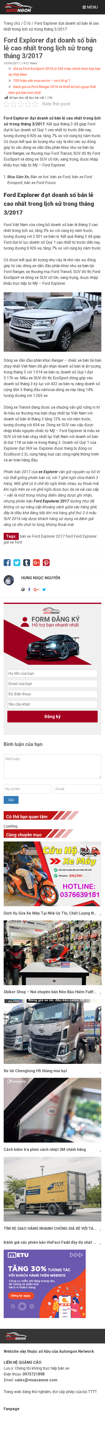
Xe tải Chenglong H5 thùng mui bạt (35, 1071)
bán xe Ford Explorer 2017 (42, 536)
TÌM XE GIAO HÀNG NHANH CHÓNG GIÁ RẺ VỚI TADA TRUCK (52, 1228)
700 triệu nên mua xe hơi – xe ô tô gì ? (41, 81)
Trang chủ (12, 23)
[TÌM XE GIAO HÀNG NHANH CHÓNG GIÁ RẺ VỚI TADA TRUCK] (52, 1189)
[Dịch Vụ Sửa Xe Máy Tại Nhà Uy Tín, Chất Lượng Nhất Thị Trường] (52, 873)
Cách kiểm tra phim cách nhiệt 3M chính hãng (45, 1149)
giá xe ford (13, 542)
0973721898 (33, 1374)
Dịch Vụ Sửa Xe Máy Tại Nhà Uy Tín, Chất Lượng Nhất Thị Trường (52, 913)
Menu (92, 7)
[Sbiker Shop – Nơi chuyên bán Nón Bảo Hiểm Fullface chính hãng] (52, 952)
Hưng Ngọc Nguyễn (40, 578)
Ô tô (27, 23)
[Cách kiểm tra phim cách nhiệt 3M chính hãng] (52, 1110)
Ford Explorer (85, 536)
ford (69, 536)
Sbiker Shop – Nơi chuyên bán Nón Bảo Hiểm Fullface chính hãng (52, 992)
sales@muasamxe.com (36, 1380)
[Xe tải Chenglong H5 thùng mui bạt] (52, 1031)
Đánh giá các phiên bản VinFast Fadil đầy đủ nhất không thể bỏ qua (52, 1242)
